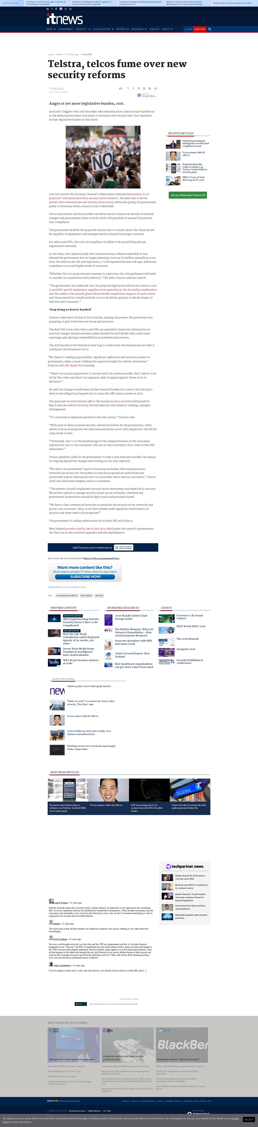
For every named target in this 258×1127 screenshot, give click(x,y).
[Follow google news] (146, 95)
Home (51, 54)
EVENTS (166, 29)
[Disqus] (101, 857)
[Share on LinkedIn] (139, 88)
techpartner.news (77, 1111)
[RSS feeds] (70, 9)
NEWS (49, 29)
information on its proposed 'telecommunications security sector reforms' (99, 196)
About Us (135, 1101)
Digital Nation (94, 1111)
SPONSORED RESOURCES (123, 607)
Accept (249, 1119)
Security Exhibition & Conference (190, 662)
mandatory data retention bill (119, 401)
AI (90, 29)
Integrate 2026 (186, 649)
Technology (73, 54)
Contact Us (126, 1101)
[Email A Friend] (150, 88)
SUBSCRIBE (199, 29)
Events (166, 607)
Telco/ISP (87, 54)
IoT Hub (107, 1111)
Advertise (178, 1101)
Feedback (169, 1101)
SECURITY (81, 29)
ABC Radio (70, 366)
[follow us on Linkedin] (47, 9)
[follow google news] (61, 9)
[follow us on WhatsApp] (66, 9)
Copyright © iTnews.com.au (59, 587)
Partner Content (64, 607)
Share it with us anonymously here (101, 558)
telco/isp (99, 595)
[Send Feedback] (144, 88)
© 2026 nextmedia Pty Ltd (69, 1101)
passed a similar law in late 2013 (85, 529)
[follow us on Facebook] (56, 9)
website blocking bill (80, 405)
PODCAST (154, 29)
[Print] (155, 88)
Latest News (10, 3)
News (60, 54)
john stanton (86, 595)
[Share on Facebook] (133, 88)
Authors (161, 1101)
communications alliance (66, 595)
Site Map (203, 1101)
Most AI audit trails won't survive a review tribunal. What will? (114, 1004)
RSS (209, 1101)
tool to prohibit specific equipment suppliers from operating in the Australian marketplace (103, 288)
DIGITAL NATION (101, 29)
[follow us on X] (52, 9)
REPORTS (121, 29)
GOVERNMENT (66, 29)
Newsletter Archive (191, 1101)
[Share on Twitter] (128, 88)
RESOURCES (137, 29)
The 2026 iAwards (188, 639)
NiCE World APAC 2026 (191, 626)
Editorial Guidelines (148, 1101)
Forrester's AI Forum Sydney (190, 617)
